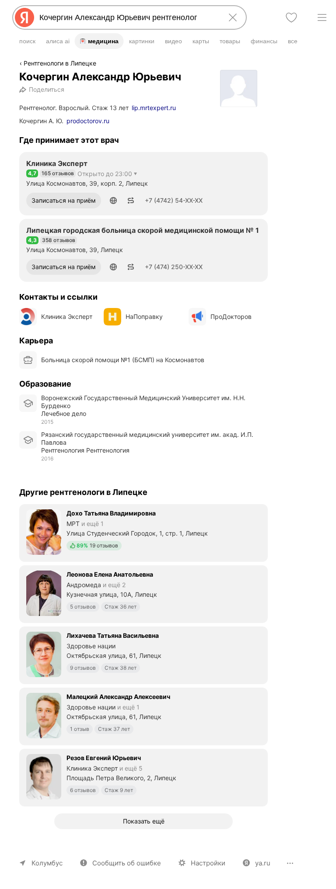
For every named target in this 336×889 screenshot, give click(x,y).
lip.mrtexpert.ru (154, 107)
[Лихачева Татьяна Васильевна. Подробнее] (143, 654)
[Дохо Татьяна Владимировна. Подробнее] (143, 532)
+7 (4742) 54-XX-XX (174, 200)
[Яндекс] (24, 17)
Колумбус (47, 863)
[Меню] (322, 17)
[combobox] (127, 17)
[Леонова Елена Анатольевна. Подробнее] (143, 593)
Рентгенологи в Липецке (60, 63)
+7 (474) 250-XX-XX (174, 266)
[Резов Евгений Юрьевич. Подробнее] (143, 776)
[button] (113, 200)
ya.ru (262, 863)
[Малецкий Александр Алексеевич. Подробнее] (143, 715)
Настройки (208, 863)
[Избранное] (291, 17)
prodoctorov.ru (87, 121)
